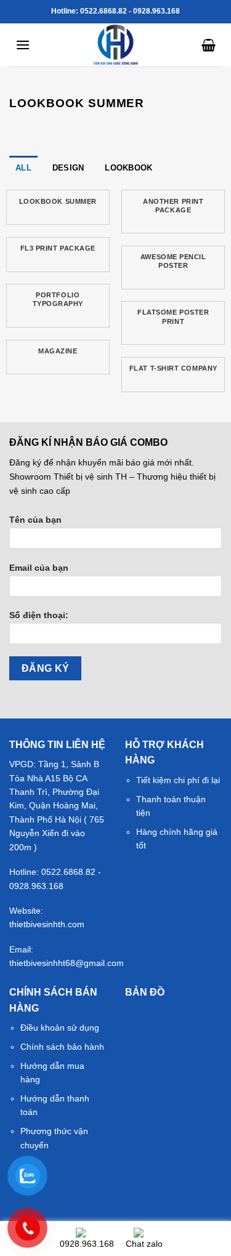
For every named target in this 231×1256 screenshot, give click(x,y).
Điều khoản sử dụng (59, 1028)
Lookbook (128, 167)
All (23, 167)
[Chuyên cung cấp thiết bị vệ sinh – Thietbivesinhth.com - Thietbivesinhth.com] (115, 44)
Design (68, 167)
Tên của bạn (35, 520)
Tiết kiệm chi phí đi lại (178, 780)
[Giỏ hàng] (208, 44)
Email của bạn (38, 568)
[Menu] (22, 45)
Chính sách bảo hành (62, 1047)
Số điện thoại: (38, 615)
